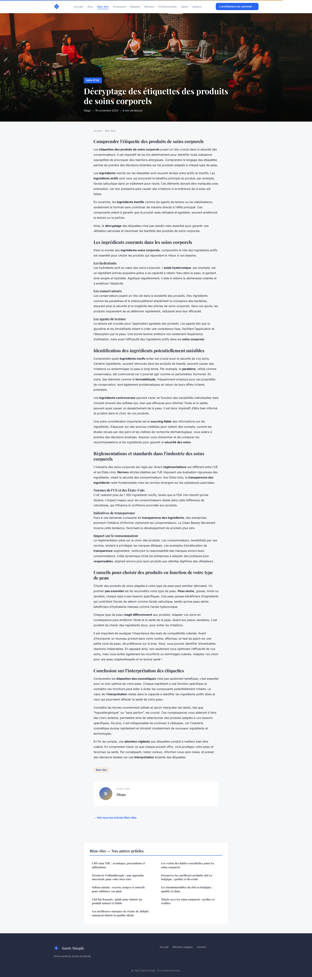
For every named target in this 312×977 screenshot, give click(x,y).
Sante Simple (73, 947)
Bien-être (103, 6)
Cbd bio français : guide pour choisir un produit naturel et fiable (117, 901)
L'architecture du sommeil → (237, 6)
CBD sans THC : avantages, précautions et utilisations (118, 865)
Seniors (197, 6)
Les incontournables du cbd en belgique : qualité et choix (187, 889)
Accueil (78, 6)
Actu (90, 6)
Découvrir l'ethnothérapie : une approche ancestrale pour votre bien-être (118, 877)
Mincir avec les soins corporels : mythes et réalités (187, 901)
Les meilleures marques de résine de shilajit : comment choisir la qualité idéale (121, 913)
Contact (201, 946)
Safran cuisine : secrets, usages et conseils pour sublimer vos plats (118, 889)
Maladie (135, 6)
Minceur (149, 6)
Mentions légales (182, 946)
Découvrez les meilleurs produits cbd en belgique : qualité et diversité (186, 877)
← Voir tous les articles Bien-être (115, 817)
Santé (184, 6)
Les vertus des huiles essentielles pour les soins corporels (187, 865)
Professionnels (168, 6)
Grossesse (119, 6)
